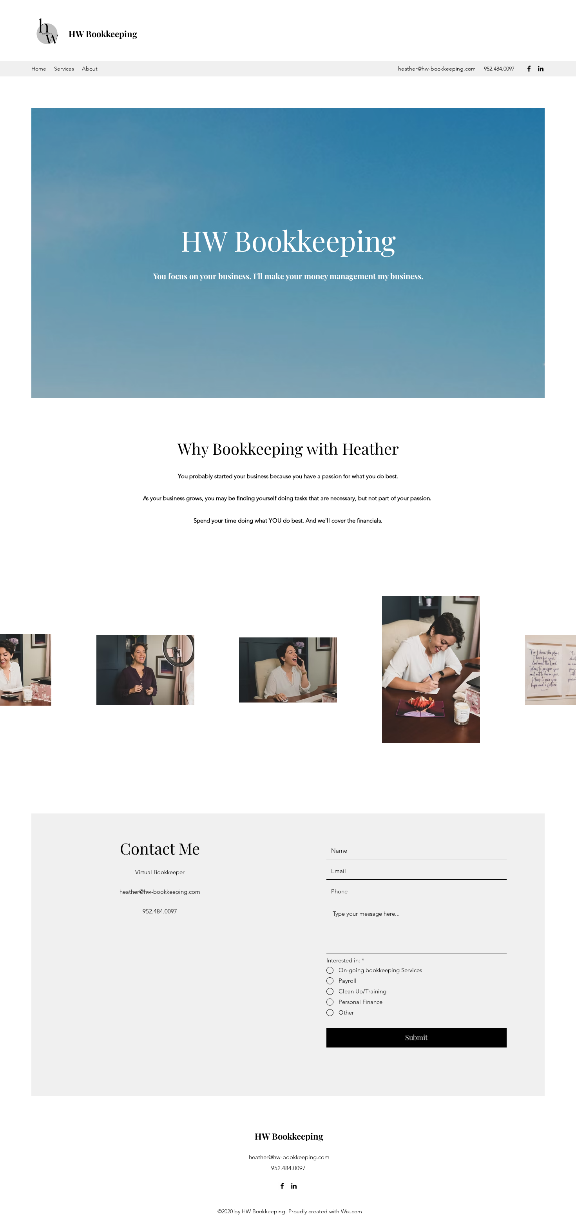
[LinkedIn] (541, 69)
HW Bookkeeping (103, 34)
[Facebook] (529, 69)
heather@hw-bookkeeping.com (437, 68)
